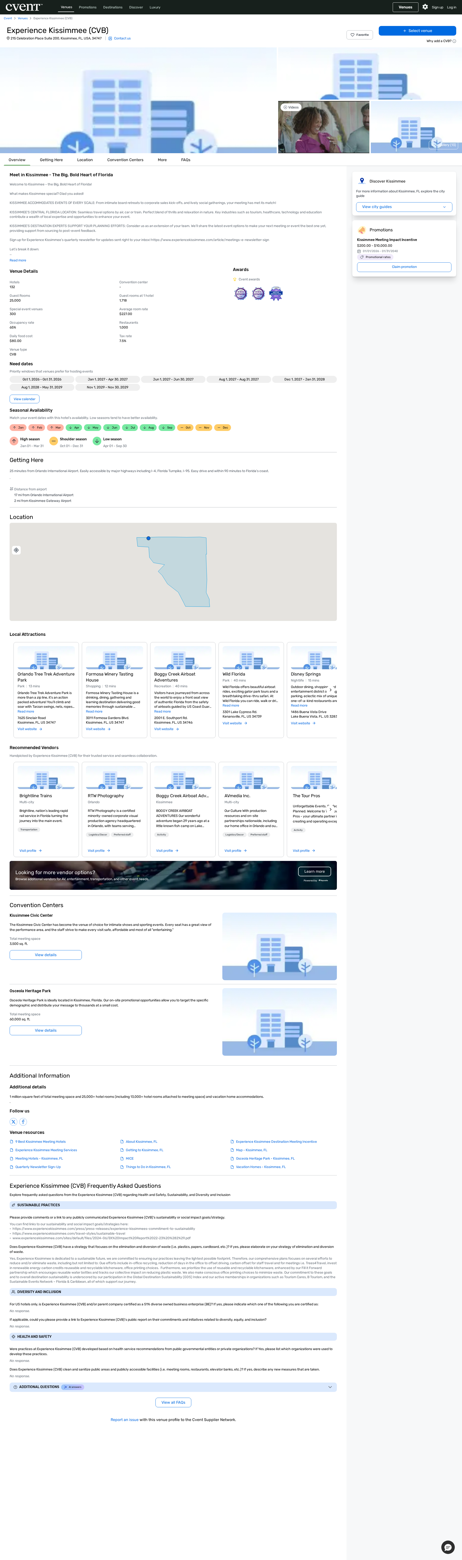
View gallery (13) (443, 145)
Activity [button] (161, 834)
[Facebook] (23, 1122)
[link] (46, 777)
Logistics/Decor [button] (98, 834)
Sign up (437, 7)
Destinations (112, 7)
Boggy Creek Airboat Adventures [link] (183, 795)
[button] (138, 100)
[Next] (330, 690)
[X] (13, 1122)
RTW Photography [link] (106, 795)
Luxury (155, 7)
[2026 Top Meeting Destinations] (241, 293)
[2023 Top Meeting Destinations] (276, 293)
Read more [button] (18, 260)
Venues (66, 7)
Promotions (87, 7)
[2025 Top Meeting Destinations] (258, 293)
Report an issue (125, 1419)
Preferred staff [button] (122, 834)
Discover (136, 7)
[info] (454, 41)
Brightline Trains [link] (35, 795)
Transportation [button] (28, 829)
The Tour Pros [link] (306, 795)
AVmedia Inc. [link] (237, 795)
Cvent (8, 18)
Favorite (362, 35)
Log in (451, 7)
